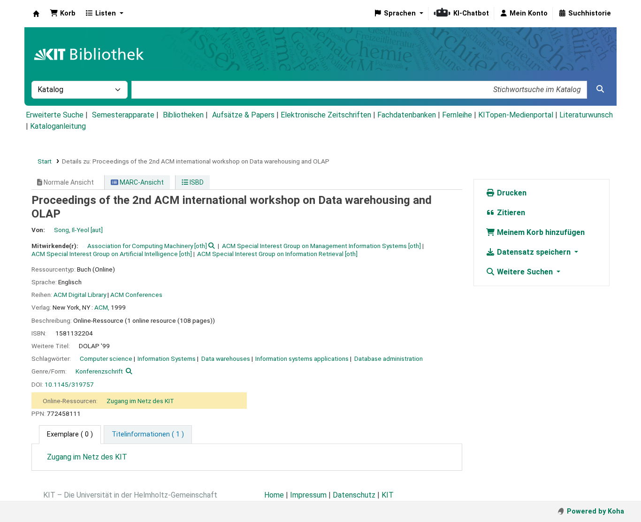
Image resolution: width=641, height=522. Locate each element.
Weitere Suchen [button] (525, 271)
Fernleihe (457, 114)
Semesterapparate (123, 114)
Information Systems (166, 358)
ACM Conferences (136, 294)
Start (45, 161)
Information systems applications (302, 358)
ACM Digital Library (79, 294)
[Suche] (600, 89)
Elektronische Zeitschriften (326, 114)
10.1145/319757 (69, 384)
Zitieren (510, 212)
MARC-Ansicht (141, 182)
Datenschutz (354, 495)
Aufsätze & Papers (243, 114)
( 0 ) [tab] (70, 434)
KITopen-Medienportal (515, 114)
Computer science (106, 358)
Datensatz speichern (533, 252)
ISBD (196, 182)
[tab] (148, 434)
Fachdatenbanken (406, 114)
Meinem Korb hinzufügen (540, 232)
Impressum (308, 495)
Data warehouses (225, 358)
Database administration (388, 358)
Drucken (511, 192)
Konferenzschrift (99, 371)
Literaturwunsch (586, 114)
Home (274, 495)
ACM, (101, 307)
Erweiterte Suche (55, 114)
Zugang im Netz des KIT (140, 401)
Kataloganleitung (58, 126)
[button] (62, 14)
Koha (36, 13)
